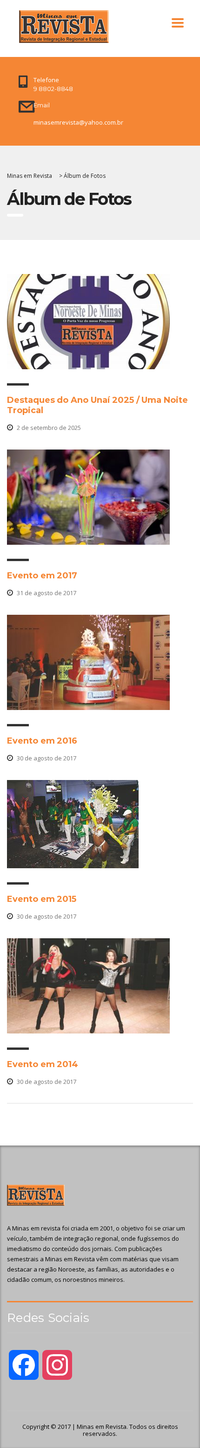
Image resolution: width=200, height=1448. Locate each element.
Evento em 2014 (42, 1064)
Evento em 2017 (42, 575)
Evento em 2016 (42, 741)
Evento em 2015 (41, 899)
